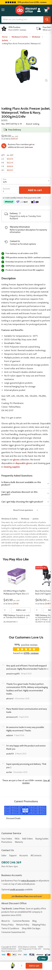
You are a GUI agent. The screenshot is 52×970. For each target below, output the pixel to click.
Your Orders (6, 838)
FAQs (17, 838)
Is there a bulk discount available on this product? (21, 483)
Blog (34, 921)
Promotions (6, 842)
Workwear (36, 37)
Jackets (5, 40)
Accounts (23, 855)
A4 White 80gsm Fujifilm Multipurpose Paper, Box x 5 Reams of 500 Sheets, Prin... (16, 592)
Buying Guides (41, 838)
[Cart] (46, 10)
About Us (5, 921)
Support (13, 855)
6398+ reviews (31, 653)
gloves (16, 459)
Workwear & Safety (20, 37)
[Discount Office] (26, 10)
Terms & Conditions (10, 928)
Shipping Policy (39, 924)
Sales (3, 855)
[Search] (47, 19)
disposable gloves (23, 463)
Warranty (19, 842)
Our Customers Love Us (26, 637)
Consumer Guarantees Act (13, 932)
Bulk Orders (27, 838)
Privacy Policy (7, 924)
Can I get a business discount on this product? (19, 493)
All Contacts (36, 855)
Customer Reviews (21, 921)
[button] (3, 10)
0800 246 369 (11, 862)
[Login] (39, 10)
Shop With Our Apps (31, 928)
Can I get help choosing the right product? (22, 501)
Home (4, 37)
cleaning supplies (12, 466)
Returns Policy (22, 924)
